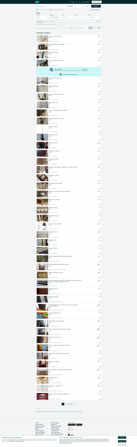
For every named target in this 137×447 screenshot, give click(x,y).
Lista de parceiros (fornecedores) (65, 443)
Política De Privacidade (20, 441)
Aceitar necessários (122, 441)
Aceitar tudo (122, 437)
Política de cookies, (12, 441)
